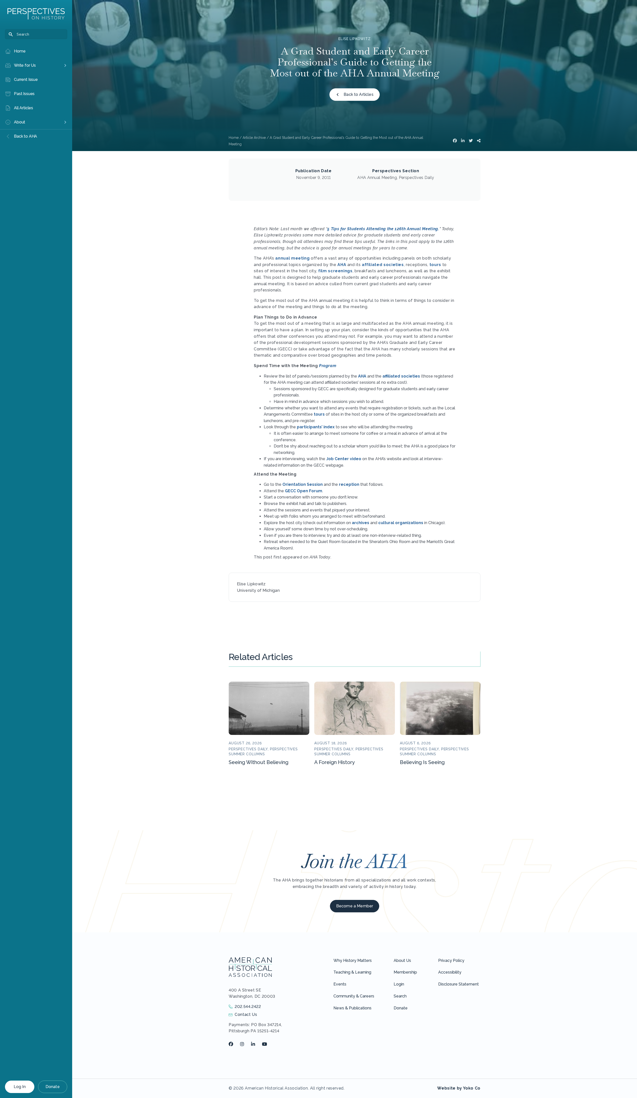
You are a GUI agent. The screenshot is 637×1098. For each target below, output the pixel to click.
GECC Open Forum (303, 491)
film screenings (335, 271)
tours (435, 264)
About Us (402, 960)
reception (349, 484)
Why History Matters (352, 960)
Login (399, 984)
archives (360, 522)
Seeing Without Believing (258, 762)
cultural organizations (400, 522)
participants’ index (316, 427)
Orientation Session (302, 484)
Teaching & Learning (352, 972)
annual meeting (292, 258)
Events (339, 984)
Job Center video (343, 458)
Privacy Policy (451, 960)
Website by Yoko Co (458, 1088)
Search (400, 996)
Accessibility (449, 972)
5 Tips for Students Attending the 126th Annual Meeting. (383, 228)
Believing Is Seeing (422, 762)
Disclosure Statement (458, 984)
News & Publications (352, 1008)
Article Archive (254, 138)
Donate (53, 1086)
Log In (20, 1086)
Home (234, 138)
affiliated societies (383, 264)
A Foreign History (334, 762)
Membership (405, 972)
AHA (341, 264)
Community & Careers (353, 996)
